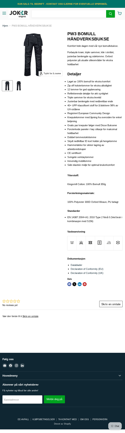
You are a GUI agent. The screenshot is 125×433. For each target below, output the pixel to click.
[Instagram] (16, 365)
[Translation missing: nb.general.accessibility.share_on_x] (74, 284)
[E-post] (4, 365)
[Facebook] (10, 365)
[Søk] (110, 14)
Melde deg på (54, 399)
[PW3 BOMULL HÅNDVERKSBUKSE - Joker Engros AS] (7, 86)
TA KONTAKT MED (67, 419)
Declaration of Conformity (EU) (87, 269)
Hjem (5, 25)
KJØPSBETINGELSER (44, 419)
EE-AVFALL (23, 419)
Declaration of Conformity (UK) (87, 273)
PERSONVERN (99, 419)
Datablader (76, 265)
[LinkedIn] (22, 365)
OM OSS (84, 419)
